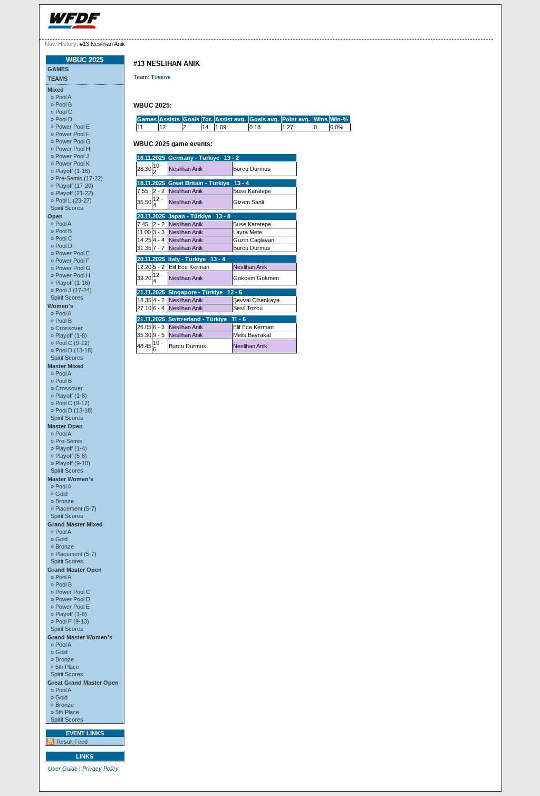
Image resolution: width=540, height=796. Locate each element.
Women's (60, 306)
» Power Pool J (70, 156)
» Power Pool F (70, 134)
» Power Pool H (70, 149)
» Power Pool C (70, 592)
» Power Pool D (70, 599)
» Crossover (67, 328)
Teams (57, 78)
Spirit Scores (67, 208)
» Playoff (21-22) (72, 193)
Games (58, 69)
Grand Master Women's (79, 637)
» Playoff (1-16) (70, 171)
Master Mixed (65, 366)
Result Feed (72, 742)
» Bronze (62, 501)
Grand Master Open (74, 570)
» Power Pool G (71, 141)
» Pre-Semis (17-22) (77, 178)
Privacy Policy (100, 768)
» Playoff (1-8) (69, 335)
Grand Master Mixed (75, 524)
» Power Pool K (70, 163)
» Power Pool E (70, 126)
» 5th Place (65, 667)
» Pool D (61, 119)
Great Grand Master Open (83, 682)
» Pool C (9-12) (70, 343)
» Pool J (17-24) (71, 290)
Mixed (55, 90)
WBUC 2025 (84, 60)
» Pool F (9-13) (70, 621)
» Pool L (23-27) (71, 200)
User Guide (63, 768)
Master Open (65, 426)
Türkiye (160, 77)
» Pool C (61, 112)
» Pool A (61, 97)
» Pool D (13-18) (72, 350)
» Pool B (61, 104)
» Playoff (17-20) (72, 186)
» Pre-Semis (66, 441)
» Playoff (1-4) (69, 448)
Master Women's (70, 479)
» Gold (59, 494)
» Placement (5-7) (74, 508)
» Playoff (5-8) (69, 456)
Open (55, 216)
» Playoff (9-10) (70, 463)
